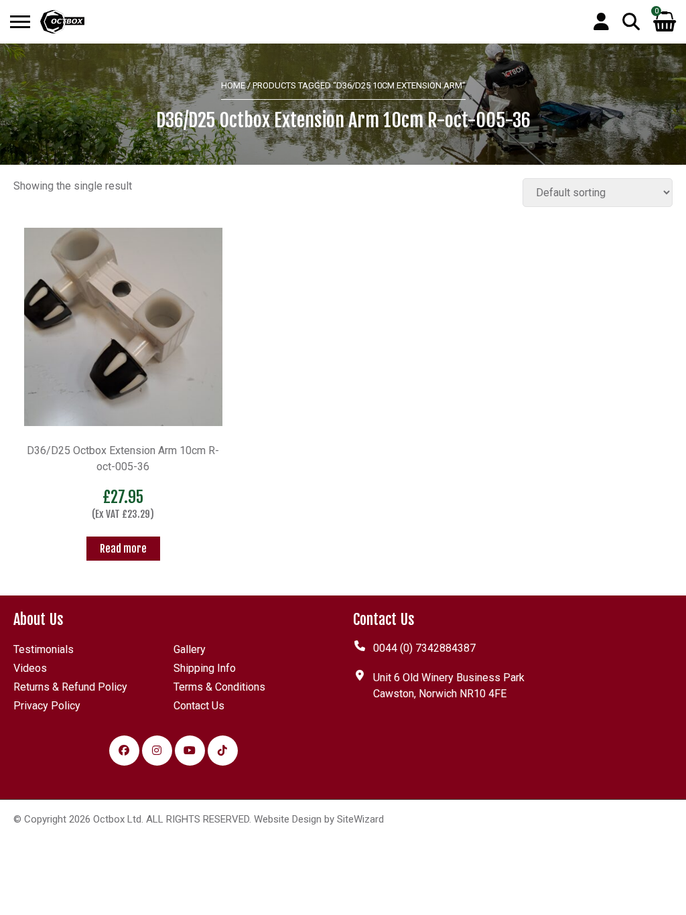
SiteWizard (360, 819)
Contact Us (199, 705)
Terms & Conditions (219, 687)
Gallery (190, 649)
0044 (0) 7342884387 (424, 648)
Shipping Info (205, 668)
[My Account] (601, 23)
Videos (30, 668)
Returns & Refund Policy (70, 687)
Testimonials (43, 649)
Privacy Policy (46, 705)
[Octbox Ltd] (62, 21)
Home (233, 85)
